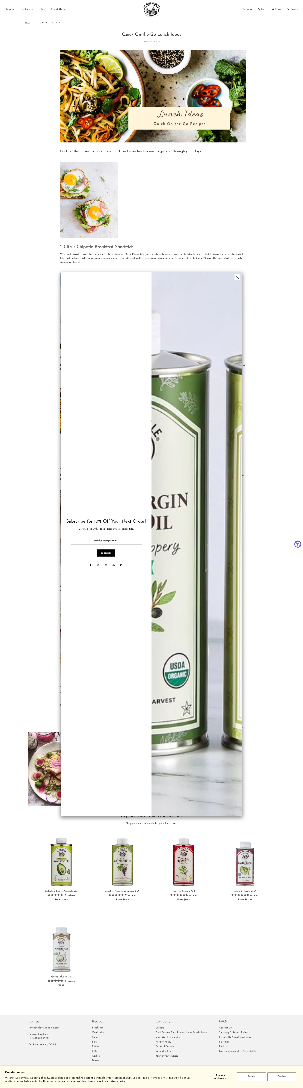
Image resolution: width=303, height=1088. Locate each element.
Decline (282, 1076)
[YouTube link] (113, 565)
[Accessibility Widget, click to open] (297, 544)
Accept (251, 1076)
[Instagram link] (98, 565)
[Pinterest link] (106, 565)
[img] (197, 544)
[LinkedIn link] (121, 565)
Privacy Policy (117, 1081)
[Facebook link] (90, 565)
